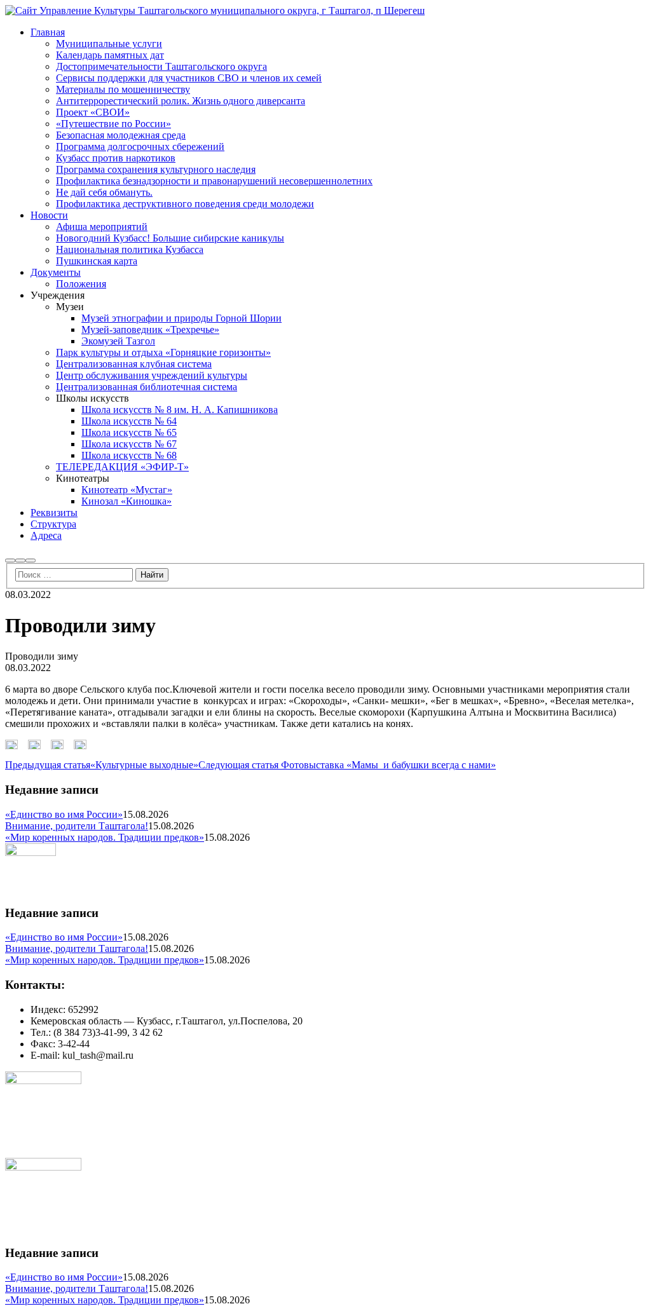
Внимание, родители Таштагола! (76, 825)
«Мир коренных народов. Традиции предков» (104, 837)
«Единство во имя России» (64, 814)
